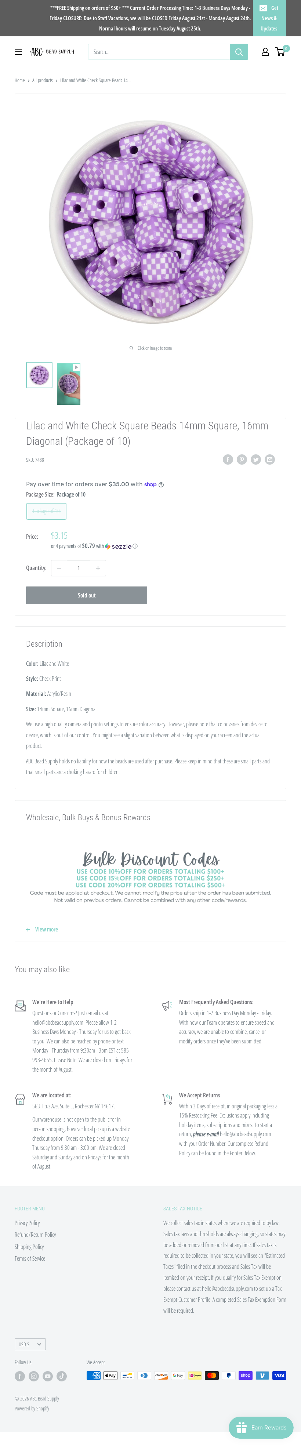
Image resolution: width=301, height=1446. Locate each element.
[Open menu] (18, 52)
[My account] (265, 52)
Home (20, 80)
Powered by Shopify (32, 1408)
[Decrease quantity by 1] (59, 568)
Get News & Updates (269, 18)
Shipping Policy (29, 1247)
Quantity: (36, 568)
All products (42, 80)
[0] (280, 51)
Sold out (87, 595)
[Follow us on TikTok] (62, 1376)
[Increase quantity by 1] (98, 568)
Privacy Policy (27, 1223)
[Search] (239, 52)
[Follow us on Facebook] (20, 1376)
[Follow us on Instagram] (34, 1376)
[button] (163, 546)
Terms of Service (30, 1258)
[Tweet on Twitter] (256, 459)
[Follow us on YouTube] (48, 1376)
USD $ (24, 1344)
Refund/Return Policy (35, 1235)
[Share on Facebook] (228, 459)
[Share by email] (270, 459)
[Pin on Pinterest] (242, 459)
